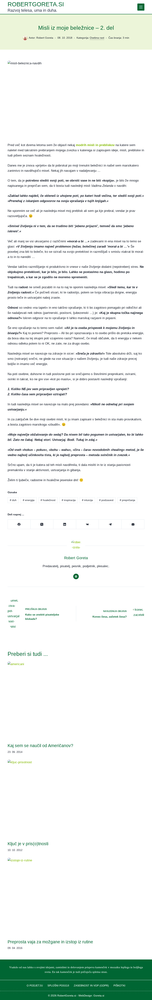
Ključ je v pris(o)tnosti (28, 843)
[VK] (87, 524)
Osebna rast (97, 37)
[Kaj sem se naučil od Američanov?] (76, 700)
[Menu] (140, 7)
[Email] (133, 524)
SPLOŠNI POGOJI (58, 985)
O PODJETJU (35, 985)
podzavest (106, 500)
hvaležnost (48, 500)
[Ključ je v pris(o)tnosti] (76, 798)
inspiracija (69, 500)
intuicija (87, 500)
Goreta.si (98, 995)
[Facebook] (19, 524)
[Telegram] (110, 524)
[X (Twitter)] (42, 524)
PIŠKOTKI (119, 985)
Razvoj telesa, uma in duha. (32, 10)
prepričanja (127, 500)
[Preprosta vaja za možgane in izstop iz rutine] (76, 896)
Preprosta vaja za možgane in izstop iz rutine (50, 941)
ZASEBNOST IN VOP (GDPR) (91, 985)
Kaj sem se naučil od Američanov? (40, 745)
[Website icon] (76, 576)
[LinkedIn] (64, 524)
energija (28, 500)
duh (13, 500)
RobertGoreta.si (36, 4)
